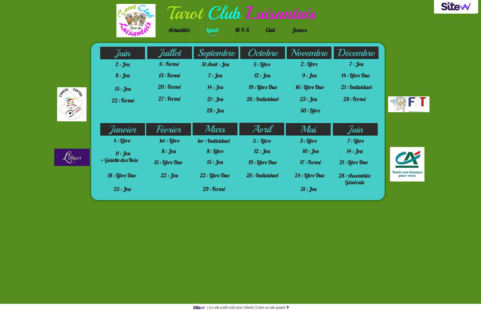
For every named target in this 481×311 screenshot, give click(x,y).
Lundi (212, 29)
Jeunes (299, 29)
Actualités (179, 29)
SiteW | (231, 308)
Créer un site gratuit (272, 308)
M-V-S (242, 29)
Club (270, 29)
